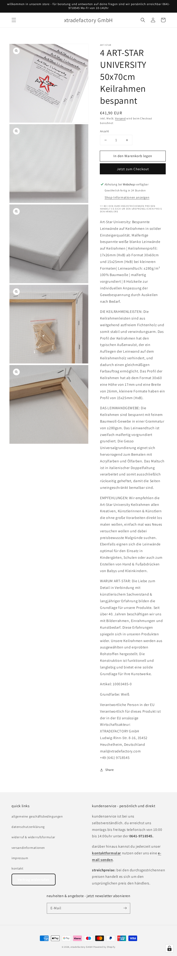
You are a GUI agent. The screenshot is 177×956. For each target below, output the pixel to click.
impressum (20, 858)
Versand (120, 118)
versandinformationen (28, 848)
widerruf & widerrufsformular (33, 837)
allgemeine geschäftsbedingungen (37, 816)
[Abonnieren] (125, 908)
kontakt (17, 868)
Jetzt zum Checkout (133, 169)
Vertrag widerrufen (34, 879)
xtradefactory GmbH (82, 946)
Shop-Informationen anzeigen (127, 197)
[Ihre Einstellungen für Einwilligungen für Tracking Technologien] (169, 948)
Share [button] (109, 770)
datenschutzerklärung (28, 827)
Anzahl (104, 131)
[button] (14, 20)
